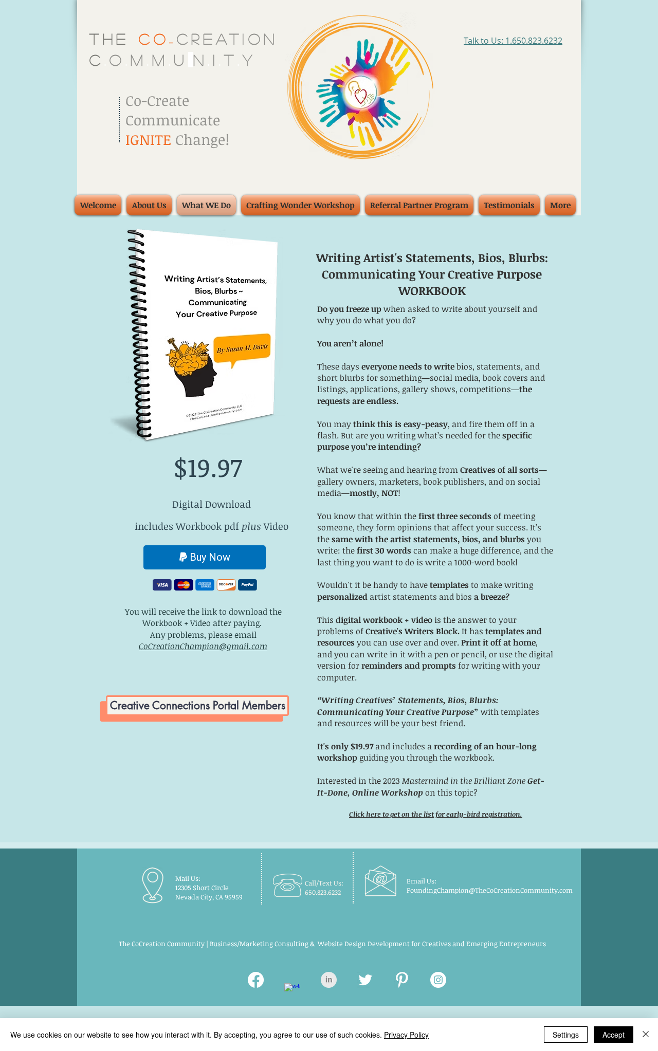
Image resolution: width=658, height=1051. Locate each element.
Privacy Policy (406, 1034)
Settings (566, 1034)
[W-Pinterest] (402, 980)
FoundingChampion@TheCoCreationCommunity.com (490, 890)
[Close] (645, 1034)
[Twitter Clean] (365, 980)
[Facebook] (256, 980)
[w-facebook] (292, 991)
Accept (613, 1034)
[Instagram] (438, 980)
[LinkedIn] (329, 980)
